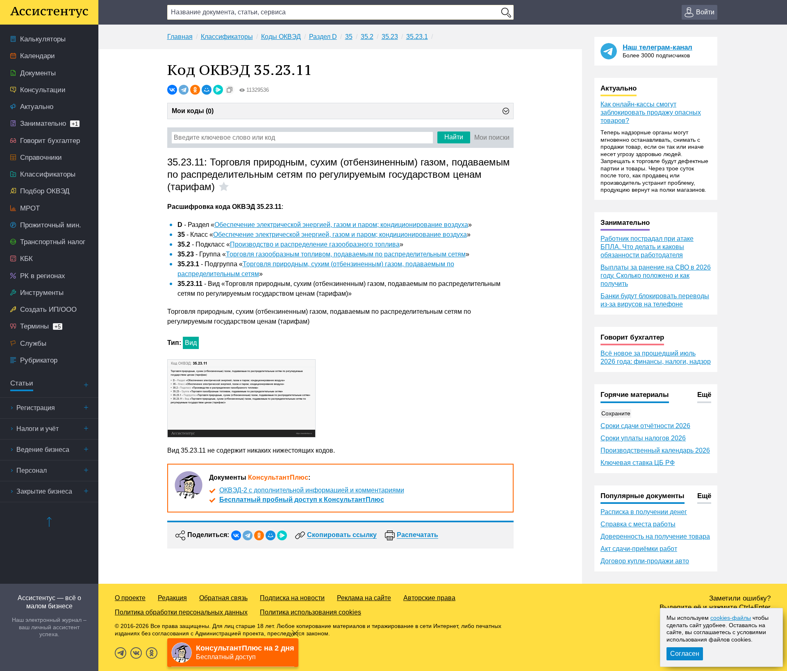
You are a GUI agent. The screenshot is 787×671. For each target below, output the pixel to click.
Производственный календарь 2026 (655, 450)
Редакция (172, 597)
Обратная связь (223, 597)
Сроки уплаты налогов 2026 (643, 438)
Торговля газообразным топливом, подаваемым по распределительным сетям (346, 254)
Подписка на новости (292, 597)
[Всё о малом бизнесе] (49, 12)
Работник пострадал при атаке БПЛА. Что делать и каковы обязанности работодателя (647, 246)
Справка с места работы (638, 524)
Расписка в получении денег (643, 511)
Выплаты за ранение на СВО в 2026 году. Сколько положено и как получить (655, 275)
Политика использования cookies (310, 612)
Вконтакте (136, 653)
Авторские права (429, 597)
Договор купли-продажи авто (644, 561)
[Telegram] (184, 90)
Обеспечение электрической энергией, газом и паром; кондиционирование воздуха (341, 224)
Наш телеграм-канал (657, 47)
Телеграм (120, 653)
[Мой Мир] (207, 90)
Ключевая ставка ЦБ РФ (637, 462)
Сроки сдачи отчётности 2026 (645, 425)
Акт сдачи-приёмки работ (638, 548)
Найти (453, 137)
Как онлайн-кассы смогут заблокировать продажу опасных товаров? (650, 112)
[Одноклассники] (195, 90)
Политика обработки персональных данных (181, 612)
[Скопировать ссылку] (229, 90)
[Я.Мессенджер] (218, 90)
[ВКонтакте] (172, 90)
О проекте (130, 597)
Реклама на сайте (364, 597)
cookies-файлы (730, 617)
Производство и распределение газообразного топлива (315, 244)
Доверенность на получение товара (655, 536)
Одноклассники (151, 653)
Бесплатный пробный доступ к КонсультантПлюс (301, 499)
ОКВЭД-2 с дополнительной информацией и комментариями (311, 490)
